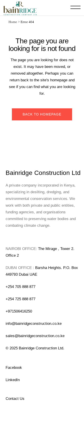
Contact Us (15, 399)
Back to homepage (42, 114)
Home (13, 22)
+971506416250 (19, 311)
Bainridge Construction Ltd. (41, 348)
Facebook (14, 367)
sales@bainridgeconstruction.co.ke (35, 336)
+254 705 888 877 (20, 287)
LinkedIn (13, 380)
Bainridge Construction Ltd (43, 172)
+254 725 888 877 (20, 299)
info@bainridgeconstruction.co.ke (34, 323)
